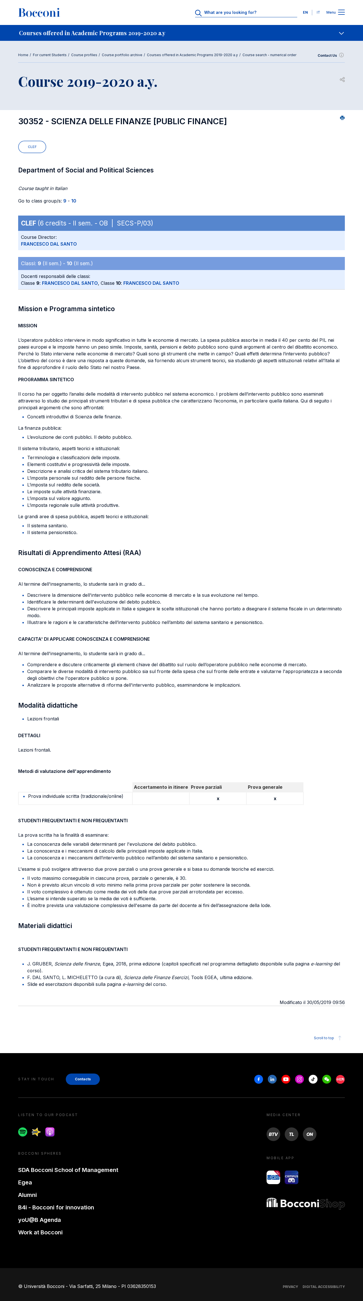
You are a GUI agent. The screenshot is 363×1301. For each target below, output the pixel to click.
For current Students (50, 55)
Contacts (83, 1079)
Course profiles (84, 55)
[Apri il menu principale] (341, 13)
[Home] (39, 12)
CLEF (32, 147)
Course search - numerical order (269, 55)
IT (318, 12)
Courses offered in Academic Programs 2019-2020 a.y (192, 55)
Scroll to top (324, 1038)
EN (305, 12)
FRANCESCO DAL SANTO (49, 244)
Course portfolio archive (122, 55)
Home (23, 55)
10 (73, 201)
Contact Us (327, 55)
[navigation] (181, 33)
